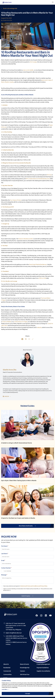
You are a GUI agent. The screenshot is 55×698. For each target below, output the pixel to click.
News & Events (24, 664)
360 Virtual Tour (24, 674)
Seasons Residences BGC (25, 238)
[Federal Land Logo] (10, 614)
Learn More (4, 689)
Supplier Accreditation (43, 671)
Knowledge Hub (24, 667)
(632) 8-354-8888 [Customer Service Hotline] (16, 639)
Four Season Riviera (15, 200)
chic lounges (33, 62)
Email (3, 560)
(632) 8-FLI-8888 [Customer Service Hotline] (16, 643)
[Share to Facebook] (2, 27)
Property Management (43, 664)
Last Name (4, 553)
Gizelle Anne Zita (9, 370)
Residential (6, 667)
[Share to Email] (9, 27)
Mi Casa (49, 175)
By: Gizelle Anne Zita (6, 20)
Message (4, 575)
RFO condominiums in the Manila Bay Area (38, 178)
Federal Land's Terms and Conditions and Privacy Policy (33, 586)
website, (39, 327)
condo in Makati (6, 321)
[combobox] (3, 571)
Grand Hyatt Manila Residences (38, 264)
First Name (4, 546)
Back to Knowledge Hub (10, 8)
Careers (22, 671)
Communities (7, 674)
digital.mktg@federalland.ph (14, 633)
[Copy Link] (12, 27)
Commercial (7, 671)
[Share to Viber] (5, 27)
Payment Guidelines (43, 667)
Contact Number (6, 568)
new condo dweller (28, 70)
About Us (6, 664)
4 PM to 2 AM (42, 278)
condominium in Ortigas (20, 321)
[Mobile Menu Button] (53, 2)
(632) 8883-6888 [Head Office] (15, 636)
